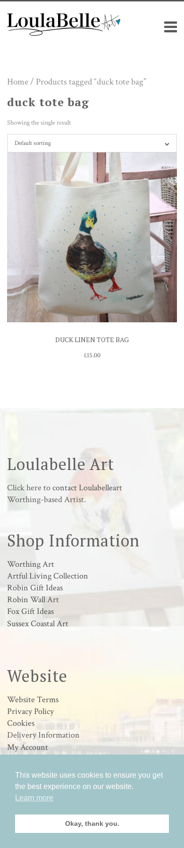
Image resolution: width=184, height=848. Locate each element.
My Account (27, 747)
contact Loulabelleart (87, 487)
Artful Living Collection (47, 576)
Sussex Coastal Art (37, 623)
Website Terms (33, 699)
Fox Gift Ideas (30, 611)
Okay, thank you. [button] (92, 823)
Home (17, 82)
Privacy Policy (30, 711)
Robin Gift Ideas (35, 587)
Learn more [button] (34, 798)
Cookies (20, 723)
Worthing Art (30, 564)
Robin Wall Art (33, 599)
